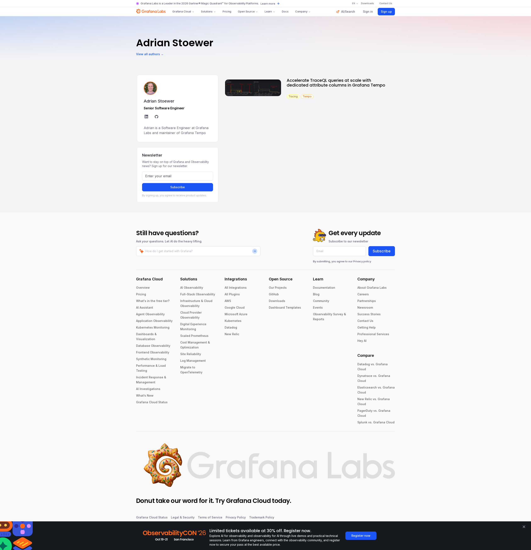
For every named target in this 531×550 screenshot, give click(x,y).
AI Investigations (148, 389)
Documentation (324, 287)
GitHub (274, 294)
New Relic (232, 334)
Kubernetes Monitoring (152, 327)
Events (318, 307)
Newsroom (365, 307)
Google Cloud (235, 307)
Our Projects (278, 287)
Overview (143, 287)
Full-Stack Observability (197, 294)
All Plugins (232, 294)
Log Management (193, 360)
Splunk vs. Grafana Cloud (376, 422)
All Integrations (236, 287)
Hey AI (362, 340)
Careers (363, 294)
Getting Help (366, 327)
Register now (360, 535)
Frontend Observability (152, 352)
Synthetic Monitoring (151, 359)
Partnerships (366, 301)
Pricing (227, 11)
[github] (156, 117)
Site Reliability (190, 354)
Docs (285, 11)
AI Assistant (144, 307)
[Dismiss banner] (524, 526)
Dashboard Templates (285, 307)
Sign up (386, 11)
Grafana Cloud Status (152, 402)
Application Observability (154, 321)
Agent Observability (150, 314)
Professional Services (373, 334)
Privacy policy (362, 261)
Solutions (207, 11)
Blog (316, 294)
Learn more (268, 3)
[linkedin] (146, 117)
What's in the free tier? (152, 301)
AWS (228, 301)
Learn (268, 11)
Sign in (368, 11)
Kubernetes (233, 321)
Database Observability (153, 345)
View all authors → (150, 54)
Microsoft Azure (236, 314)
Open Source (246, 11)
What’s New (144, 395)
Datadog (231, 327)
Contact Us (365, 321)
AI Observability (191, 287)
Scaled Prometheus (194, 335)
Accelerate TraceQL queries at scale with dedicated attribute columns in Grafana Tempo (336, 82)
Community (321, 301)
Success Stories (369, 314)
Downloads (277, 301)
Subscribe (177, 187)
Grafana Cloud (181, 11)
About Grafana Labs (372, 287)
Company (301, 11)
